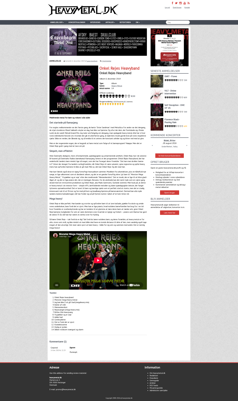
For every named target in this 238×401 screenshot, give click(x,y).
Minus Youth (167, 140)
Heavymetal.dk (83, 10)
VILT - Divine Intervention (170, 92)
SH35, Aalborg (169, 146)
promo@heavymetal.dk (66, 389)
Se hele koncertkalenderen (169, 155)
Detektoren (125, 22)
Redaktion (154, 375)
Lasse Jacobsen (92, 61)
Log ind (167, 7)
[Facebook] (172, 3)
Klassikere (154, 378)
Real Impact (179, 140)
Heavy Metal (116, 86)
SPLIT (157, 140)
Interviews (95, 22)
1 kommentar (106, 61)
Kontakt (187, 7)
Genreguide (154, 380)
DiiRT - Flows (170, 76)
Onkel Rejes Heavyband (119, 68)
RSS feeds (154, 385)
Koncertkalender (77, 22)
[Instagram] (180, 3)
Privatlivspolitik (156, 388)
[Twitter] (176, 3)
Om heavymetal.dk (157, 373)
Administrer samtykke (158, 390)
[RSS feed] (189, 3)
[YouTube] (184, 3)
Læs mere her (169, 212)
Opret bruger (177, 7)
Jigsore (72, 347)
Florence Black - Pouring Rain (172, 121)
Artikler (153, 383)
